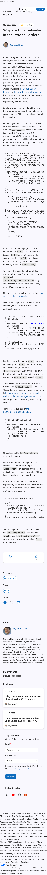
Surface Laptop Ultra (30, 813)
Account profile (6, 822)
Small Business (15, 847)
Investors (32, 859)
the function (28, 92)
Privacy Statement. (21, 768)
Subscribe (10, 776)
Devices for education (8, 830)
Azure (24, 847)
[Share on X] (12, 603)
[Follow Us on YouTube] (13, 796)
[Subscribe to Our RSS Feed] (25, 795)
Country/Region (12, 755)
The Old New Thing (22, 11)
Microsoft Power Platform (14, 845)
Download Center (20, 822)
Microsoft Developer (35, 847)
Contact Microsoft (35, 868)
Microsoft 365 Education (10, 833)
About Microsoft (32, 856)
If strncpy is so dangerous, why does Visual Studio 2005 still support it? (22, 719)
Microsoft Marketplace (23, 853)
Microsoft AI (5, 842)
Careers (23, 856)
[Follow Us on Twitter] (6, 795)
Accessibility (15, 862)
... (17, 14)
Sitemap (24, 868)
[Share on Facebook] (5, 603)
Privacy (3, 870)
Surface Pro (4, 813)
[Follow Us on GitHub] (19, 795)
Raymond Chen (17, 44)
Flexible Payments (19, 827)
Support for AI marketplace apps (26, 850)
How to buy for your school (31, 833)
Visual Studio (14, 856)
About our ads (17, 873)
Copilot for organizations (25, 816)
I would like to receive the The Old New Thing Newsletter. (23, 767)
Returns (3, 824)
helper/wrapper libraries (16, 393)
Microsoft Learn (6, 850)
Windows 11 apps (40, 819)
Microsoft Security (17, 842)
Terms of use (25, 870)
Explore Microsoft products (21, 819)
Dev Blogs (7, 11)
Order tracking (12, 824)
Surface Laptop (15, 813)
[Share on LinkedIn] (18, 603)
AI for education (13, 839)
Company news (6, 859)
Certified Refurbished (27, 824)
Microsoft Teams (31, 845)
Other (6, 590)
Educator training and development (14, 836)
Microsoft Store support (36, 822)
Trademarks (34, 870)
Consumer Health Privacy (10, 868)
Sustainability (26, 862)
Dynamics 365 (31, 842)
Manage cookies (12, 870)
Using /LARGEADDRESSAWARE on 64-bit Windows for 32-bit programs (23, 697)
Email (8, 744)
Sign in (40, 9)
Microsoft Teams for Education (30, 830)
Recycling (7, 873)
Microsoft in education (35, 827)
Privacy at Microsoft (21, 859)
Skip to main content (8, 1)
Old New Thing (10, 578)
